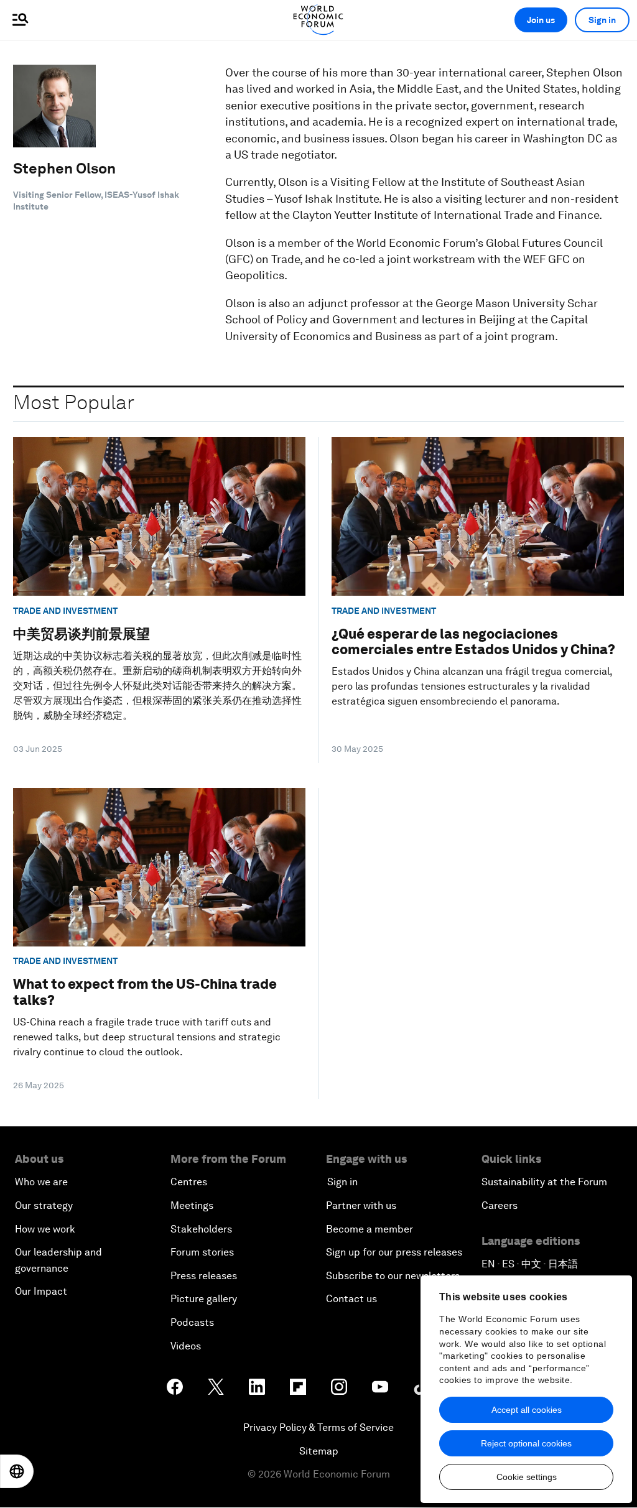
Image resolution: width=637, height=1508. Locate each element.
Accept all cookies (526, 1410)
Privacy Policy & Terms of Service (318, 1427)
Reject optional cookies (526, 1443)
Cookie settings (526, 1477)
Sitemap (318, 1451)
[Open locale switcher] (17, 1471)
